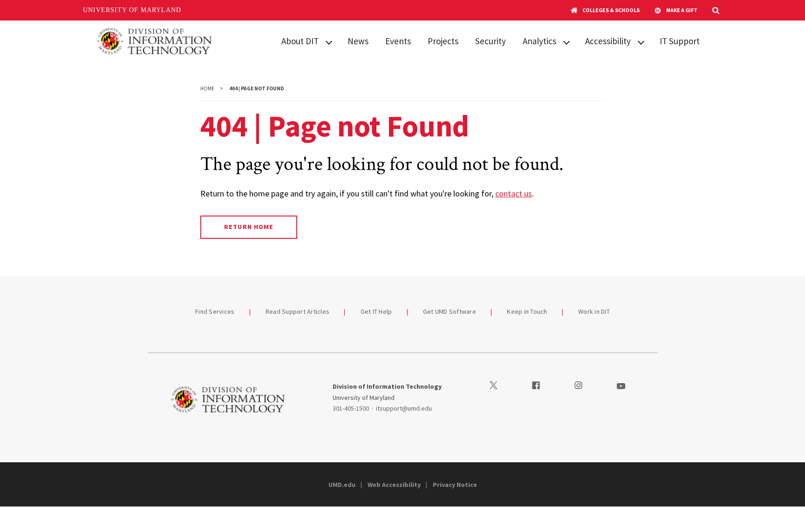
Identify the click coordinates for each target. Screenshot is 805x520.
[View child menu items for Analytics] (566, 41)
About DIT (300, 41)
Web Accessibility (394, 484)
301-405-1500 (351, 408)
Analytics (539, 41)
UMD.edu (341, 484)
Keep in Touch (527, 311)
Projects (443, 41)
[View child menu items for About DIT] (329, 41)
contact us (513, 193)
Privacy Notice (455, 484)
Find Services (214, 311)
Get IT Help (376, 311)
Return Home (248, 227)
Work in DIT (594, 311)
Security (490, 41)
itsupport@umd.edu (404, 408)
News (358, 41)
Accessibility (608, 41)
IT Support (680, 41)
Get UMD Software (449, 311)
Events (398, 41)
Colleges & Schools (611, 10)
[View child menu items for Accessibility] (641, 41)
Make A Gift (681, 10)
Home (207, 88)
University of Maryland (132, 10)
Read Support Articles (297, 311)
